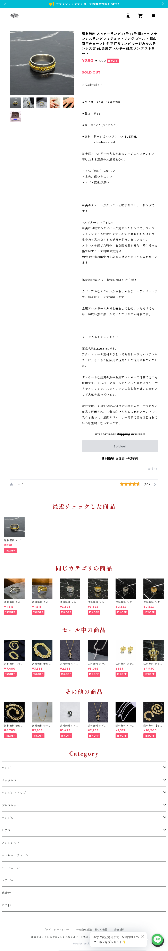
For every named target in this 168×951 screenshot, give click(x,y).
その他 (6, 905)
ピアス (6, 830)
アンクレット (11, 843)
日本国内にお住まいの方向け (120, 458)
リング (6, 768)
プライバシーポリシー (56, 929)
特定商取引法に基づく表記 (92, 929)
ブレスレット (11, 805)
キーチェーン (11, 868)
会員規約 (119, 929)
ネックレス (9, 780)
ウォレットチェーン (15, 855)
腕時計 (6, 893)
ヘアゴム (8, 880)
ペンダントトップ (14, 793)
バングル (8, 818)
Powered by (79, 943)
